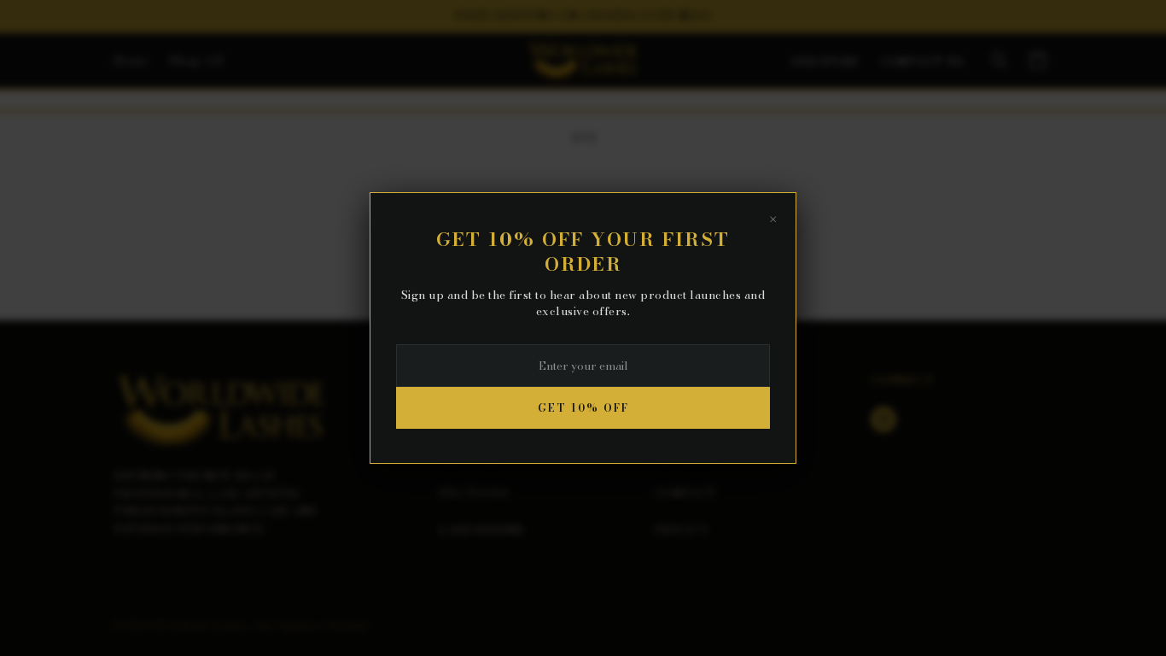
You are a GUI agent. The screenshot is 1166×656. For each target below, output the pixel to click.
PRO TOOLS (474, 492)
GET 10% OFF (583, 408)
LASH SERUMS (481, 529)
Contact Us (923, 62)
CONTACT (685, 492)
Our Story (826, 62)
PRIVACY (681, 529)
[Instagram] (883, 419)
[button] (999, 60)
